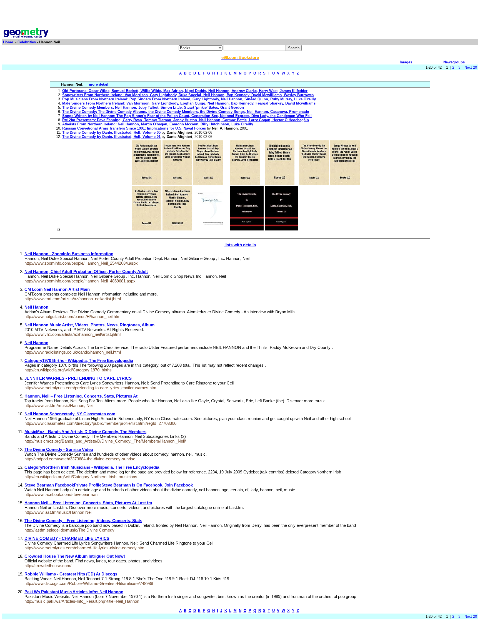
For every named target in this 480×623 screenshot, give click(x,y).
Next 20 (470, 67)
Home (8, 42)
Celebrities (27, 42)
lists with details (240, 244)
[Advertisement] (240, 14)
